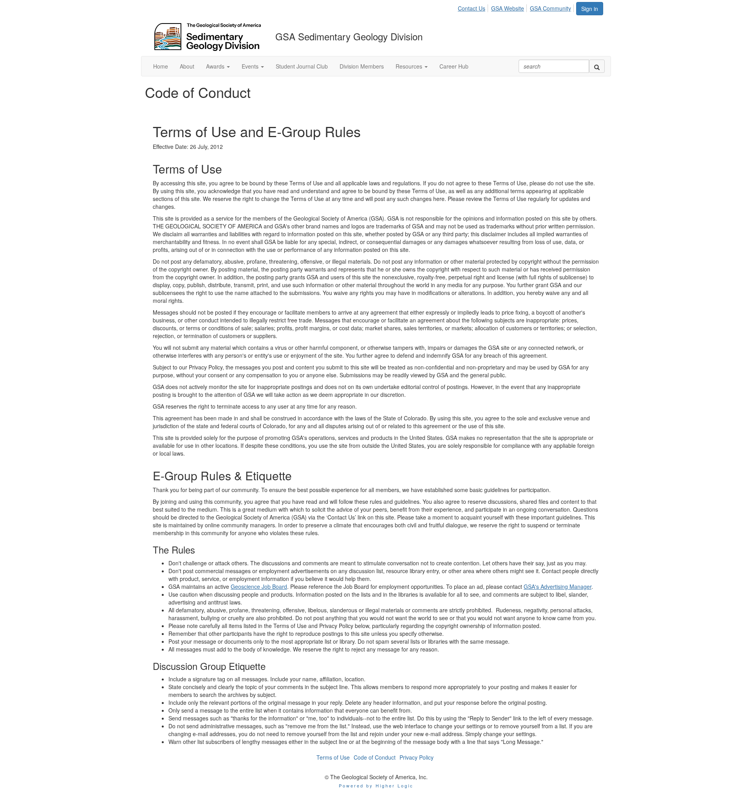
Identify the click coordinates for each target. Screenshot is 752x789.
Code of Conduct (375, 757)
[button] (218, 66)
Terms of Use (333, 757)
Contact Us (471, 8)
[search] (597, 66)
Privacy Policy (417, 757)
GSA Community (550, 8)
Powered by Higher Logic (376, 785)
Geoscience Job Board (259, 586)
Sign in (589, 9)
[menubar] (516, 7)
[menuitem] (473, 7)
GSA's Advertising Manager (557, 586)
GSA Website (507, 8)
